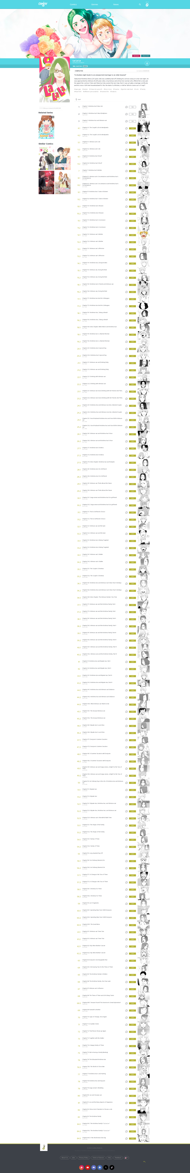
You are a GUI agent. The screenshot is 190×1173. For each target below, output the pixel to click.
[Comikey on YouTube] (87, 1167)
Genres (94, 4)
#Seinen (85, 89)
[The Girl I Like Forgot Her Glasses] (46, 182)
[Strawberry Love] (46, 158)
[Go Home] (43, 2)
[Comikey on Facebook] (99, 1167)
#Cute (136, 89)
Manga (85, 66)
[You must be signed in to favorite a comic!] (147, 63)
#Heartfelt (77, 92)
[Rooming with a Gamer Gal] (46, 127)
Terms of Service (98, 1157)
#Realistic (113, 92)
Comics (73, 4)
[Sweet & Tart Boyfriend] (63, 158)
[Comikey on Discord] (93, 1167)
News (116, 4)
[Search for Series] (140, 3)
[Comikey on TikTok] (111, 1167)
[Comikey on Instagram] (81, 1167)
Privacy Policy (83, 1157)
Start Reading (95, 34)
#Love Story (108, 89)
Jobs (73, 1157)
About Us (65, 1157)
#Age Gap (77, 89)
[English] (126, 1157)
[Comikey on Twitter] (105, 1167)
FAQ (109, 1157)
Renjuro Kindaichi (79, 63)
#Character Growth (95, 89)
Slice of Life (146, 56)
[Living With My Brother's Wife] (63, 182)
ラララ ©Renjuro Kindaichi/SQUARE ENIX (50, 108)
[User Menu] (147, 5)
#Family (142, 89)
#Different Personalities (91, 92)
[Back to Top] (144, 1162)
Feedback (118, 1157)
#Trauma (116, 89)
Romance (136, 56)
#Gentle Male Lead (127, 89)
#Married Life (104, 92)
